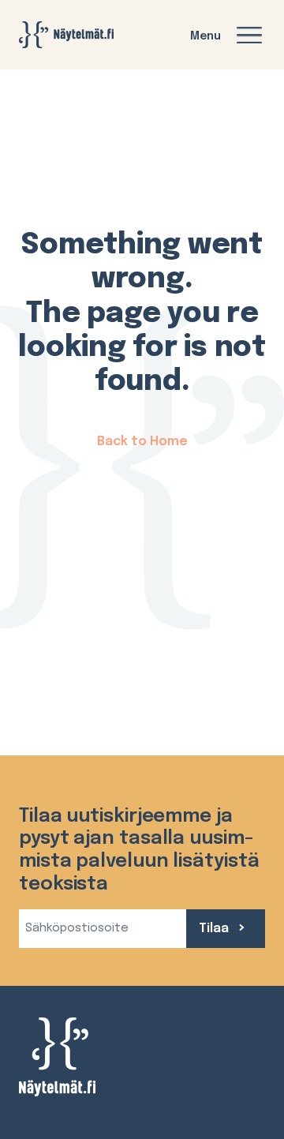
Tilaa (215, 928)
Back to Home (142, 441)
